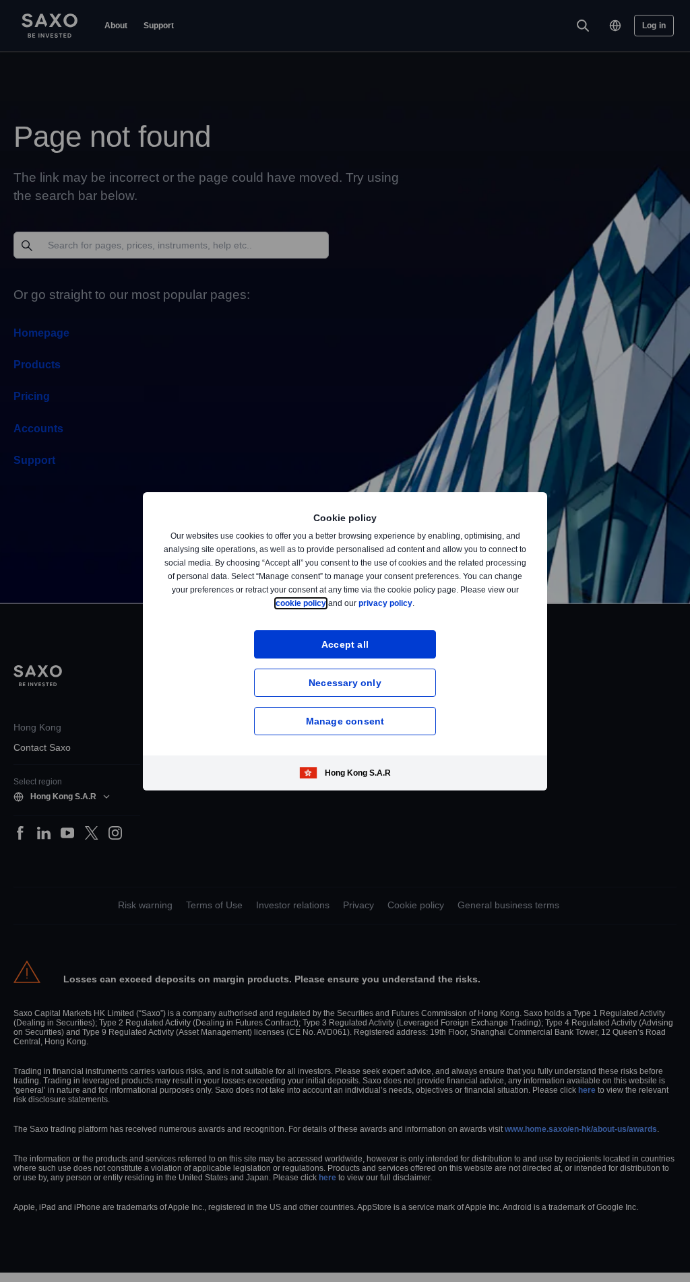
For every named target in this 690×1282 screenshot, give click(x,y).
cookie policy (331, 603)
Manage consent (345, 721)
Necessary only (345, 682)
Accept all (345, 644)
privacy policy (417, 603)
